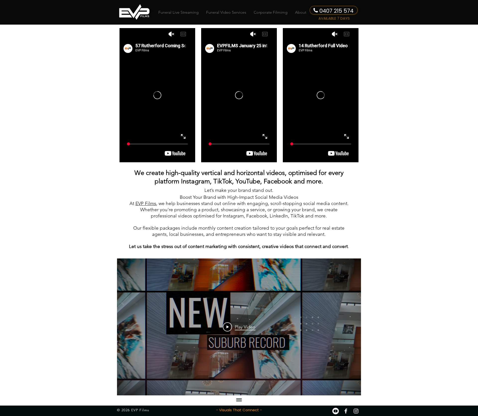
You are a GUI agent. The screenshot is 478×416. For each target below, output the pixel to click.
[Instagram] (356, 411)
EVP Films (145, 203)
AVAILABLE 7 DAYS (334, 18)
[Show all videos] (239, 400)
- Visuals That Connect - (238, 410)
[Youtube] (335, 411)
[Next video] (351, 327)
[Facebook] (346, 411)
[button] (226, 12)
